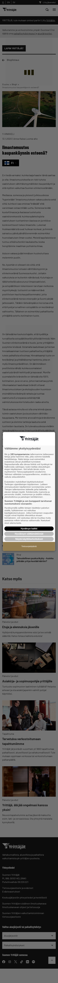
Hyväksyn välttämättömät (29, 534)
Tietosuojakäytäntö (29, 546)
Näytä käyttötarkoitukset (29, 539)
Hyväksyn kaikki (29, 528)
